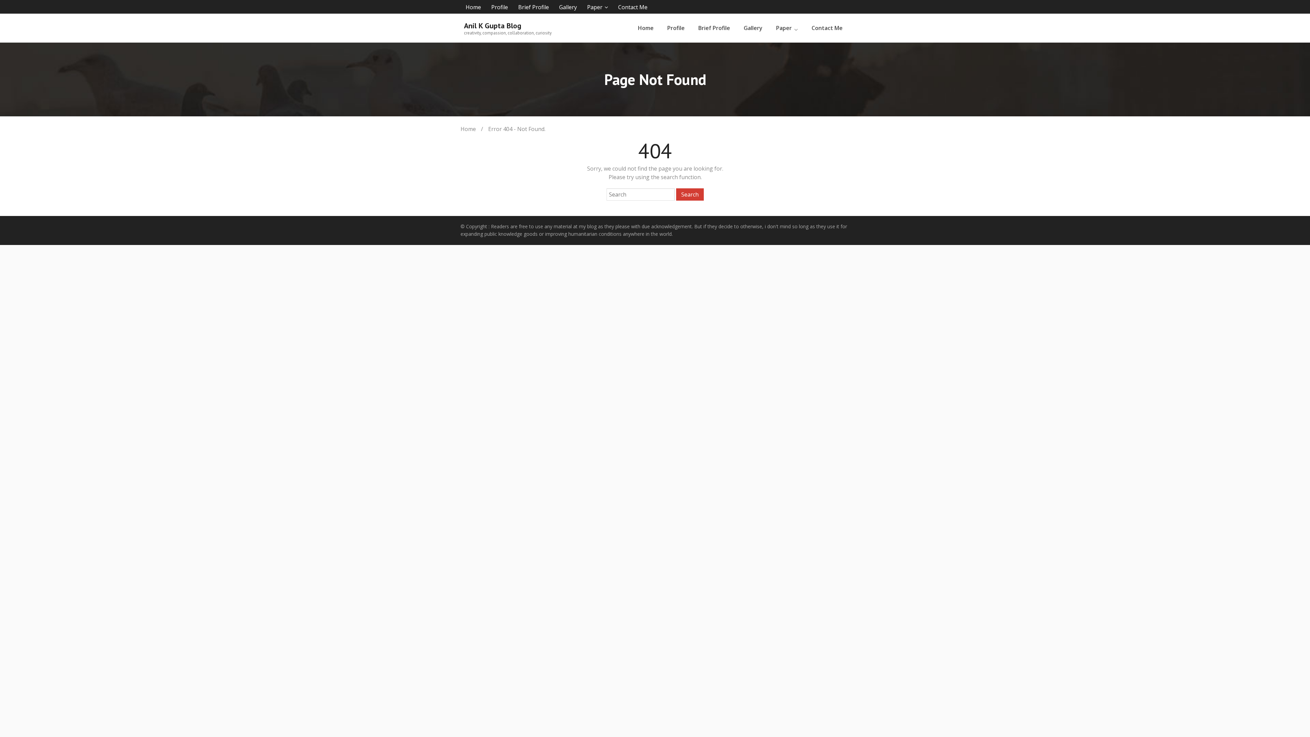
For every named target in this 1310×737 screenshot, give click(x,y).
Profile (499, 7)
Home (473, 7)
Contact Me (632, 7)
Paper (594, 7)
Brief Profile (533, 7)
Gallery (568, 7)
